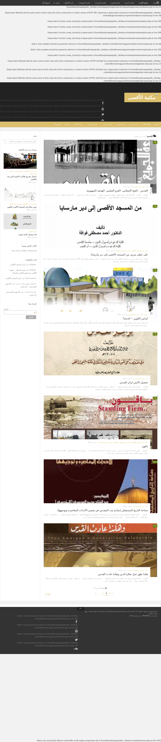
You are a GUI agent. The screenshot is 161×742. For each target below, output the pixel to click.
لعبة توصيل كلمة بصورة (27, 234)
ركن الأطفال (69, 3)
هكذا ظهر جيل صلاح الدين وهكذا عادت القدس (123, 574)
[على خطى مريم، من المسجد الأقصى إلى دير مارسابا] (100, 230)
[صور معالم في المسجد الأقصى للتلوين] (20, 194)
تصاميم (34, 204)
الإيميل (19, 309)
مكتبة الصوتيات (84, 3)
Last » (47, 594)
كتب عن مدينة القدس (140, 187)
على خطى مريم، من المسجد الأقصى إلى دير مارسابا (119, 254)
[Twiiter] (102, 114)
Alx (131, 616)
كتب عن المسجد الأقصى (139, 251)
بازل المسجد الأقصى (17, 264)
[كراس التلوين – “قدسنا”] (100, 294)
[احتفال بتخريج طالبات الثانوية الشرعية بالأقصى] (20, 161)
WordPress (146, 616)
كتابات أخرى (129, 3)
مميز (130, 570)
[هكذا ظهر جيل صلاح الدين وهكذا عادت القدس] (100, 550)
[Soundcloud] (102, 120)
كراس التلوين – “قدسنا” (135, 318)
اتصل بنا (56, 3)
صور (20, 204)
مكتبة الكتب (143, 3)
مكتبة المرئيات (100, 3)
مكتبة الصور (115, 3)
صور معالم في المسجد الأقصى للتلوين (22, 207)
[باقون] (100, 422)
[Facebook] (102, 103)
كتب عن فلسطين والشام (122, 442)
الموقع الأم (46, 3)
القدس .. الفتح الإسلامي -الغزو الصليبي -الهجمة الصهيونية (117, 190)
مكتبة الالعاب (13, 204)
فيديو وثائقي (18, 171)
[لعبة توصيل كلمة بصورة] (20, 221)
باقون (145, 446)
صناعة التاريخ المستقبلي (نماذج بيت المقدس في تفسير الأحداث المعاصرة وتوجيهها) (103, 510)
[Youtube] (102, 108)
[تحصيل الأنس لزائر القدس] (100, 358)
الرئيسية (156, 124)
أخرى (145, 314)
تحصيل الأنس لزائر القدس (134, 382)
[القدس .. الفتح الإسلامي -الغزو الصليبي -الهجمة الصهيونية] (100, 166)
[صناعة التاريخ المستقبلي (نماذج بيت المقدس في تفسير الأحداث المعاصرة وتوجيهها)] (100, 486)
